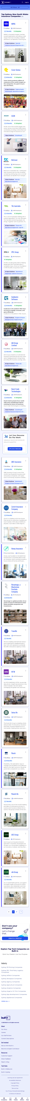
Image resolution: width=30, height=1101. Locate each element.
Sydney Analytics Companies (11, 988)
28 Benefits (9, 77)
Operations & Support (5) (11, 227)
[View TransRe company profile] (15, 646)
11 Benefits (9, 879)
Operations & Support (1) (11, 181)
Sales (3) (18, 43)
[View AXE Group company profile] (15, 848)
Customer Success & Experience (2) (14, 45)
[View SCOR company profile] (15, 132)
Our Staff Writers (6, 1035)
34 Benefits (9, 305)
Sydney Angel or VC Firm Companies (13, 991)
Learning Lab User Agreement (15, 1077)
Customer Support (6, 1056)
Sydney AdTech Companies (10, 975)
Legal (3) (21, 227)
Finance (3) (19, 363)
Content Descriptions (7, 1038)
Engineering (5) (20, 89)
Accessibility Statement (15, 1080)
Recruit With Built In (7, 1045)
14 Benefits (9, 213)
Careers (3, 1032)
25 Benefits (9, 397)
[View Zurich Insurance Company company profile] (15, 523)
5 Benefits (8, 351)
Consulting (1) (18, 135)
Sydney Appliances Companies (11, 997)
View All (4, 1001)
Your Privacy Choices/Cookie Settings (15, 1091)
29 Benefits (9, 469)
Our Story (4, 1029)
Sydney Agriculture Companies (11, 985)
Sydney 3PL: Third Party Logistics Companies (12, 971)
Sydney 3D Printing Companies (11, 967)
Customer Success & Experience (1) (14, 411)
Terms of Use (15, 1088)
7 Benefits (8, 31)
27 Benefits (9, 123)
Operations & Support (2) (11, 365)
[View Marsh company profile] (15, 768)
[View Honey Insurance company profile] (15, 562)
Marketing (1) (18, 481)
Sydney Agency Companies (10, 982)
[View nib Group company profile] (15, 887)
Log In (27, 2)
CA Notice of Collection (15, 1093)
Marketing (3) (8, 91)
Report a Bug (5, 1062)
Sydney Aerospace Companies (11, 978)
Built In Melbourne (6, 1069)
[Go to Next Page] (21, 911)
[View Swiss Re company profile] (15, 727)
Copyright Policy (15, 1083)
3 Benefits (8, 167)
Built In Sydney (5, 1072)
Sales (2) (17, 179)
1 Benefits (8, 638)
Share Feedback (6, 1059)
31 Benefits (9, 720)
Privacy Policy (15, 1085)
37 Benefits (9, 515)
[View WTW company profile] (15, 687)
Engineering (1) (18, 319)
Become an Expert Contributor (10, 1048)
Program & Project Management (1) (14, 483)
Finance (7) (19, 225)
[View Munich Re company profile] (15, 809)
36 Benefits (9, 597)
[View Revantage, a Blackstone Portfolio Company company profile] (15, 603)
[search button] (22, 2)
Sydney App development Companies (14, 994)
